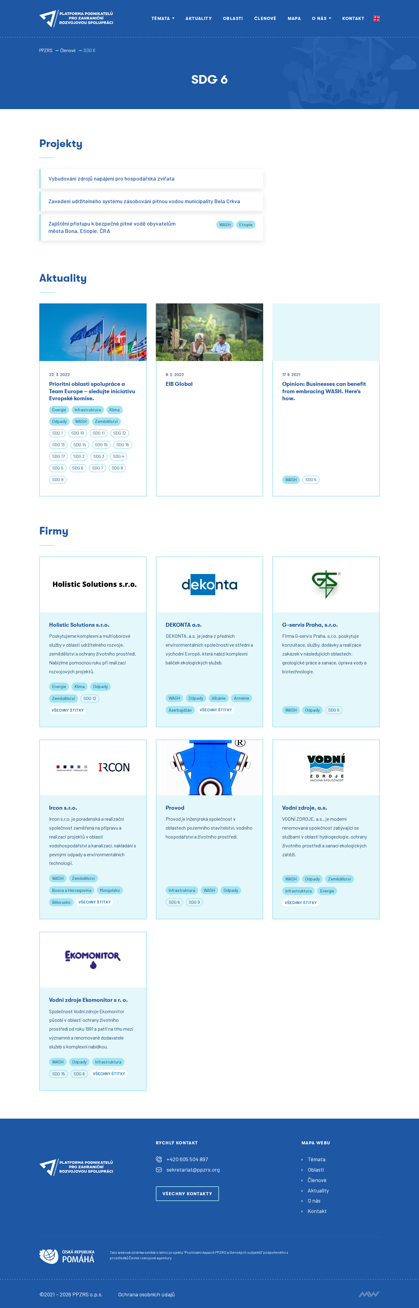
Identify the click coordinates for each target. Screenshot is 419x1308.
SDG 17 (58, 456)
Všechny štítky (68, 710)
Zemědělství (106, 421)
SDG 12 (119, 432)
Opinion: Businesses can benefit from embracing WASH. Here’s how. (324, 391)
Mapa (294, 18)
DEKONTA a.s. (184, 625)
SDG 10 (77, 432)
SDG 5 (57, 467)
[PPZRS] (76, 18)
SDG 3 (98, 456)
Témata (161, 18)
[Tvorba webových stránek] (369, 1294)
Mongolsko (110, 890)
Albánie (218, 698)
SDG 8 (117, 467)
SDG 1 (57, 432)
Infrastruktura (88, 409)
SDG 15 (101, 444)
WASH (225, 224)
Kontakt (353, 18)
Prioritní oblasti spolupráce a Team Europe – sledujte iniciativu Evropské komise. (92, 391)
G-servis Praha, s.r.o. (310, 625)
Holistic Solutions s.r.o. (79, 625)
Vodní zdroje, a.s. (304, 808)
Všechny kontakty (187, 1193)
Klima (115, 409)
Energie (59, 409)
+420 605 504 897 (187, 1159)
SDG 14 (79, 444)
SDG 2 (79, 456)
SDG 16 (122, 444)
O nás (319, 18)
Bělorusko (61, 902)
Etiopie (245, 224)
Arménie (241, 698)
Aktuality (199, 18)
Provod (175, 808)
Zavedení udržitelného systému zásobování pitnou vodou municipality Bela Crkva (144, 201)
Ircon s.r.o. (63, 808)
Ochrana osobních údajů (146, 1294)
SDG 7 (97, 467)
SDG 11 (99, 432)
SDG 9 (57, 479)
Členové (265, 18)
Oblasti (233, 18)
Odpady (59, 421)
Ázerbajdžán (180, 710)
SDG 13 (58, 444)
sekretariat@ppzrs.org (193, 1169)
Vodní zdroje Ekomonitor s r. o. (88, 1000)
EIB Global (179, 384)
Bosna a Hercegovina (71, 890)
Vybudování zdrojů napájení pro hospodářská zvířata (111, 178)
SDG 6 (77, 467)
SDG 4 (118, 456)
